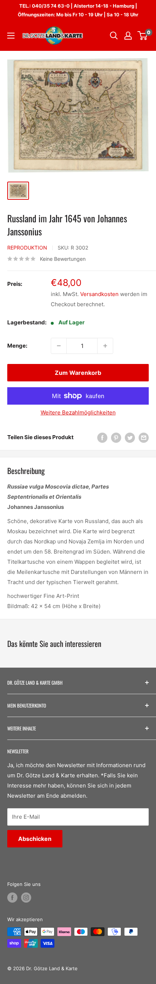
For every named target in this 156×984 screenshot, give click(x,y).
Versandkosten (99, 294)
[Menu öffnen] (11, 36)
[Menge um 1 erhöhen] (105, 345)
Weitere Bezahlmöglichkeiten (78, 412)
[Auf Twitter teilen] (130, 437)
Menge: (17, 345)
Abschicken (35, 838)
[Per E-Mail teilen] (144, 437)
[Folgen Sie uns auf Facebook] (12, 897)
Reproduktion (27, 247)
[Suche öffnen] (114, 36)
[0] (142, 35)
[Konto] (128, 36)
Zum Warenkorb (78, 372)
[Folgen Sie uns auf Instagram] (26, 897)
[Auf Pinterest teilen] (116, 437)
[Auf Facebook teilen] (102, 437)
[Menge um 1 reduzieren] (58, 345)
